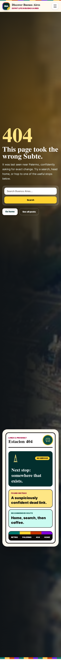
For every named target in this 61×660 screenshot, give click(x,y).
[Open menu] (55, 6)
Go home (10, 211)
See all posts (29, 211)
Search (30, 200)
